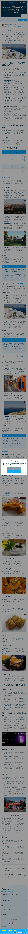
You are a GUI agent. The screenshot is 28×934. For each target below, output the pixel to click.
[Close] (26, 461)
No (14, 468)
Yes (14, 471)
